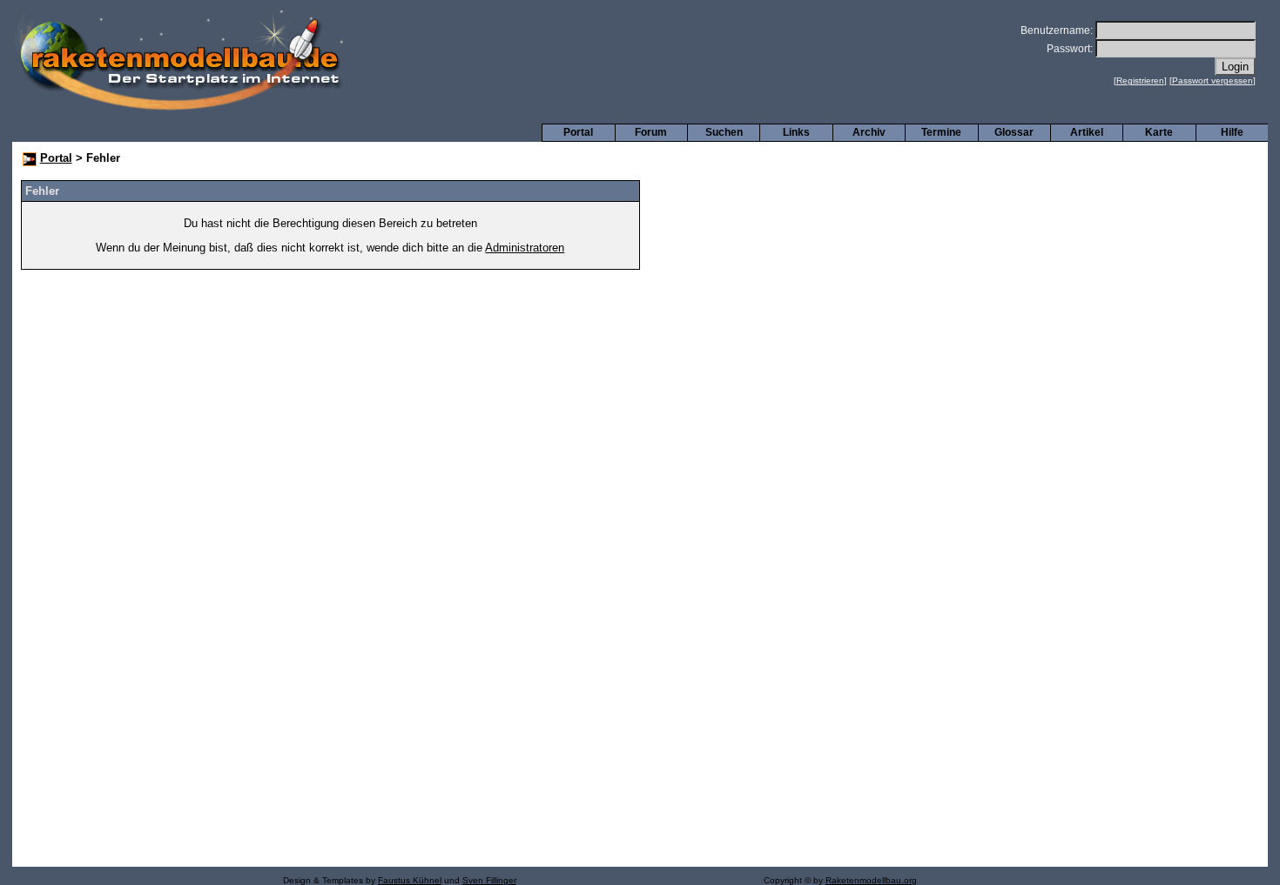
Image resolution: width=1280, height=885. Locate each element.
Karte (1159, 132)
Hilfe (1232, 132)
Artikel (1086, 132)
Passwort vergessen (1212, 80)
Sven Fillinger (489, 880)
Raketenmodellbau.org (871, 880)
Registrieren (1140, 80)
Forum (651, 132)
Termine (941, 132)
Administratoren (524, 247)
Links (796, 132)
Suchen (724, 132)
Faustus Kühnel (409, 880)
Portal (578, 132)
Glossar (1014, 132)
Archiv (869, 132)
